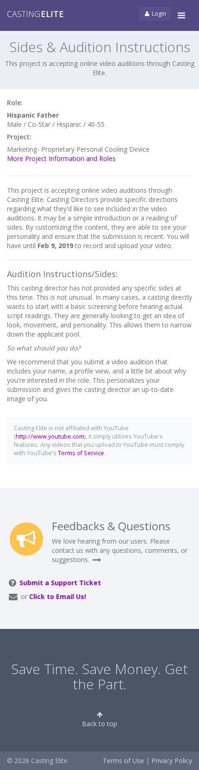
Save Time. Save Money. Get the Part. (99, 676)
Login (158, 14)
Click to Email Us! (57, 596)
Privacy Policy (171, 760)
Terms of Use (123, 760)
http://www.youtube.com (50, 436)
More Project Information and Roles (61, 158)
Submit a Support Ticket (60, 582)
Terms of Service (81, 453)
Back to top (99, 723)
